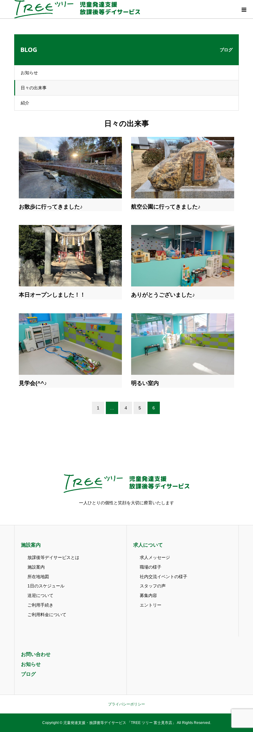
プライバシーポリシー (126, 704)
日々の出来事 (34, 87)
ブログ (28, 674)
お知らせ (29, 72)
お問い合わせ (36, 654)
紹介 (25, 102)
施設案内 (31, 545)
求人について (148, 545)
